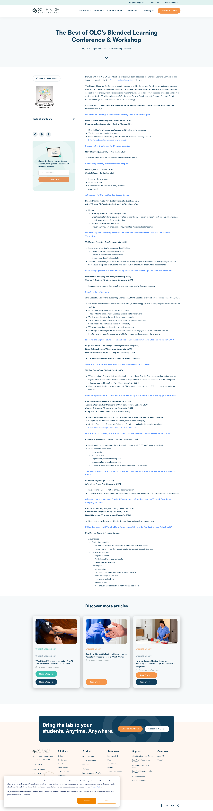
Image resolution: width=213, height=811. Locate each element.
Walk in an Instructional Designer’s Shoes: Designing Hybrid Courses (118, 364)
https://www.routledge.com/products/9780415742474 (112, 427)
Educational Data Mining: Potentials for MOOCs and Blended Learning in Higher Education (127, 433)
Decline (107, 801)
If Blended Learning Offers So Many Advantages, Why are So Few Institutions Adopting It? (128, 527)
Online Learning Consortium (121, 80)
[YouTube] (172, 805)
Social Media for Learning (97, 292)
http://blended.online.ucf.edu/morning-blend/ (107, 140)
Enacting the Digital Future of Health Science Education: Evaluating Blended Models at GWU (129, 339)
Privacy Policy (96, 787)
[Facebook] (161, 805)
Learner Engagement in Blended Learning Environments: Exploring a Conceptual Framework (128, 270)
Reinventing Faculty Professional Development (108, 163)
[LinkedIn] (167, 805)
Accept (87, 801)
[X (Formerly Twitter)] (177, 805)
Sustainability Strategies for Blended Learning (107, 146)
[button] (85, 10)
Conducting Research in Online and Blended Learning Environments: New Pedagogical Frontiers (130, 395)
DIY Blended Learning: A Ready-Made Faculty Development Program (117, 114)
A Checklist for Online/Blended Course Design (107, 195)
